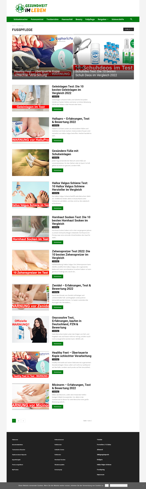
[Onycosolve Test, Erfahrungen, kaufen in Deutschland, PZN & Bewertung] (30, 329)
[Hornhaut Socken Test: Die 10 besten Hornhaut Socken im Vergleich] (30, 229)
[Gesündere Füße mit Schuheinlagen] (30, 162)
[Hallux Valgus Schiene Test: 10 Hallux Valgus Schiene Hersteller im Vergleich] (30, 194)
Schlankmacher (21, 19)
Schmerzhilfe (118, 19)
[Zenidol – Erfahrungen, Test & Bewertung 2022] (30, 297)
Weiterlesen (57, 109)
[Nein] (143, 486)
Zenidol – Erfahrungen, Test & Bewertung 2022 (71, 287)
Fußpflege (90, 19)
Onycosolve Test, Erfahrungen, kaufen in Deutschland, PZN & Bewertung (66, 322)
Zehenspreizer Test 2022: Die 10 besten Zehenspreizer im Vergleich (71, 255)
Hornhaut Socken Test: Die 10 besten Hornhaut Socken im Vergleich (71, 220)
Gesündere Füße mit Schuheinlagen (65, 152)
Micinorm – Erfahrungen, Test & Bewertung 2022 (71, 386)
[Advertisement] (92, 8)
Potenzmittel (37, 19)
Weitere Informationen (119, 485)
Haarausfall (67, 19)
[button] (131, 19)
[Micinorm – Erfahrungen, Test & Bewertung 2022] (30, 396)
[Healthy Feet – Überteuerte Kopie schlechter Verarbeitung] (42, 55)
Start (13, 26)
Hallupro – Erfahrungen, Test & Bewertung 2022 (70, 120)
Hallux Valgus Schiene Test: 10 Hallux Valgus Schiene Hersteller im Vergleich (70, 186)
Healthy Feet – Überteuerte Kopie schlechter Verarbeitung (71, 354)
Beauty (79, 19)
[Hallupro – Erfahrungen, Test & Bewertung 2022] (30, 130)
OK (107, 485)
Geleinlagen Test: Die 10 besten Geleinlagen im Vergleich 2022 (67, 90)
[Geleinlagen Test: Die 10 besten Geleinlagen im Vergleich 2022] (30, 98)
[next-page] (23, 421)
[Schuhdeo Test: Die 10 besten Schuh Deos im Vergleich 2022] (103, 54)
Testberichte (53, 19)
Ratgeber (102, 19)
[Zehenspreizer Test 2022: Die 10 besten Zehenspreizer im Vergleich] (30, 263)
